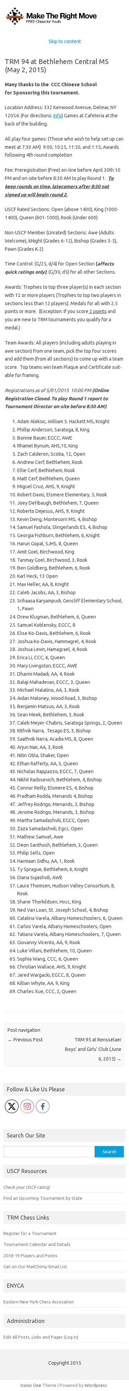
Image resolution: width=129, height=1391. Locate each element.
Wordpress (96, 1385)
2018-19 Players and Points (30, 1255)
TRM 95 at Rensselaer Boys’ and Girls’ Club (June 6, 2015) (93, 1049)
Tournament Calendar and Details (37, 1244)
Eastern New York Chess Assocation (38, 1301)
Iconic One (31, 1385)
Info (57, 115)
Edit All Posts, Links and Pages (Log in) (40, 1337)
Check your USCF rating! (26, 1187)
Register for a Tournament (29, 1233)
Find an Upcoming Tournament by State (42, 1198)
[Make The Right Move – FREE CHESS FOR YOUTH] (64, 24)
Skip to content (65, 41)
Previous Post (25, 1039)
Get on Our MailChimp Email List (35, 1266)
